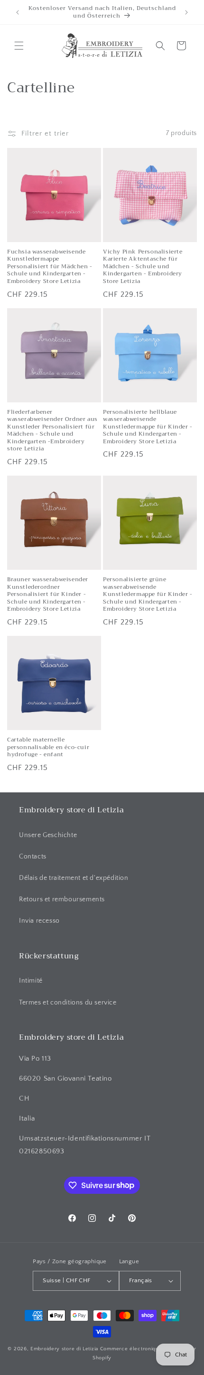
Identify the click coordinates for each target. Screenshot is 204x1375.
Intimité (31, 981)
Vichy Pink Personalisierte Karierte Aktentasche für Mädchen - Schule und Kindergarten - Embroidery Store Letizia (143, 266)
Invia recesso (39, 921)
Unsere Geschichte (48, 835)
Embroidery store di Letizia (65, 1349)
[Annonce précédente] (17, 12)
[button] (19, 45)
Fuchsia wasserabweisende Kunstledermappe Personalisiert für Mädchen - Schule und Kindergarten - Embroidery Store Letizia (50, 266)
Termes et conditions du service (68, 1002)
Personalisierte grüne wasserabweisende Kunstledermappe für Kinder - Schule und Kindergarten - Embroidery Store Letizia (148, 594)
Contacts (32, 856)
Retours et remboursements (62, 899)
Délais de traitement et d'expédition (74, 878)
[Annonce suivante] (186, 12)
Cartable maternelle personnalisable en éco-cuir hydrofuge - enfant (48, 747)
